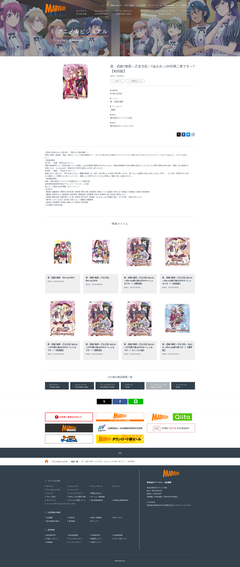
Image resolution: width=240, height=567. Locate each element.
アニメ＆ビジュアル (60, 462)
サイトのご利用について (77, 500)
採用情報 (184, 5)
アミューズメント (97, 486)
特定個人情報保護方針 (121, 500)
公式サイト (118, 81)
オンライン (50, 486)
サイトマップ (153, 5)
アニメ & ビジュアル (53, 490)
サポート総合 (129, 5)
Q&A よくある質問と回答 (77, 497)
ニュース (105, 5)
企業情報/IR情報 (169, 5)
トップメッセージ (75, 542)
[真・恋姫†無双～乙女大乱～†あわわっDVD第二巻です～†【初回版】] (188, 134)
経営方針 (72, 518)
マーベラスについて (75, 539)
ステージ (117, 486)
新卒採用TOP (51, 535)
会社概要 (49, 518)
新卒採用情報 (73, 535)
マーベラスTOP (54, 481)
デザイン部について (120, 539)
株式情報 (72, 521)
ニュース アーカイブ (76, 493)
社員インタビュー (52, 539)
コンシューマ (73, 486)
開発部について (96, 539)
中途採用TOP (95, 535)
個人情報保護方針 (97, 500)
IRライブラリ (118, 518)
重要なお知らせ (116, 5)
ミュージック (73, 490)
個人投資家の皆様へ (53, 521)
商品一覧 (74, 462)
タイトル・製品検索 (98, 497)
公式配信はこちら (136, 81)
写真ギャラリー (96, 542)
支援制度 (49, 542)
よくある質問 (141, 5)
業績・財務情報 (96, 518)
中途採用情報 (118, 535)
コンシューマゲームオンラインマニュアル (60, 504)
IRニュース (95, 521)
